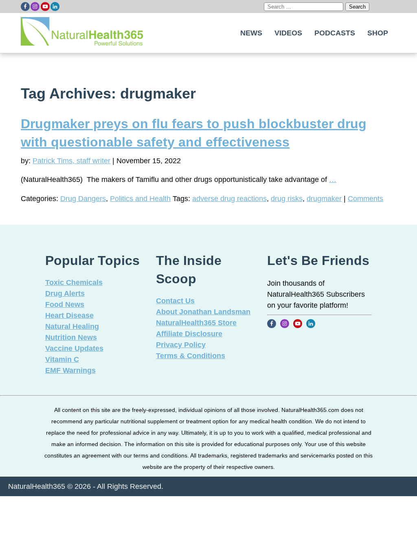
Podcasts (334, 33)
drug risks (287, 199)
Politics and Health (140, 199)
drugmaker (324, 199)
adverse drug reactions (229, 199)
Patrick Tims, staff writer (71, 161)
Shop (377, 33)
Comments (365, 199)
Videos (288, 33)
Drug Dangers (83, 199)
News (251, 33)
